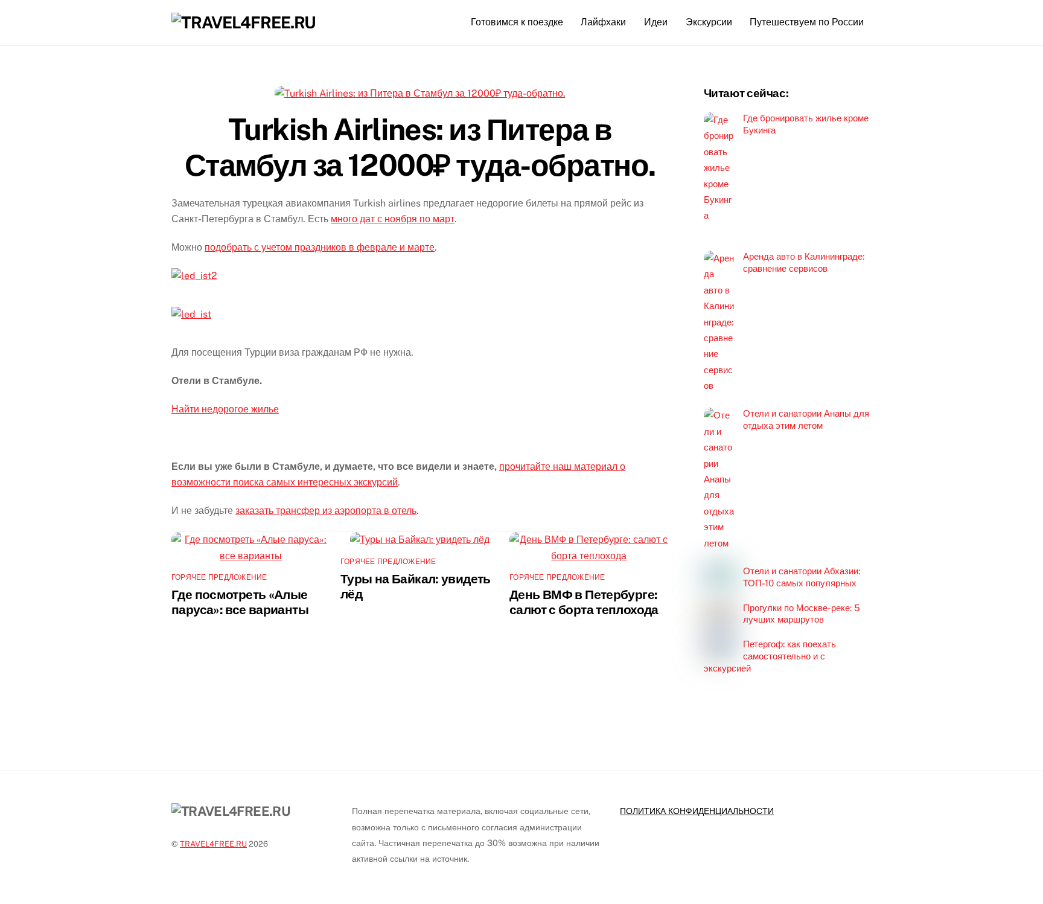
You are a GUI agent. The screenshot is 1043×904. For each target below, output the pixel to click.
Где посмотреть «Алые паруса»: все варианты (239, 602)
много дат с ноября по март (393, 219)
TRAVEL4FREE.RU (213, 843)
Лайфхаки (603, 22)
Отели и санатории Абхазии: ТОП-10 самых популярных (801, 577)
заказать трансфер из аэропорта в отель (325, 510)
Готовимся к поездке (517, 22)
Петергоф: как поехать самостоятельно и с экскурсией (770, 656)
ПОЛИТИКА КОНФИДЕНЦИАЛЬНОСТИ (697, 811)
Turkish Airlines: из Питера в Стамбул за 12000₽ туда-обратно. (420, 147)
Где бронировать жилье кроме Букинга (806, 124)
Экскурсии (709, 22)
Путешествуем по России (807, 22)
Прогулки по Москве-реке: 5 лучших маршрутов (801, 614)
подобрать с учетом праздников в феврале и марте (320, 247)
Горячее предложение (219, 577)
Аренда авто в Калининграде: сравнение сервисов (803, 262)
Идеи (656, 22)
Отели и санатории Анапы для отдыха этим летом (806, 419)
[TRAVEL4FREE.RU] (243, 22)
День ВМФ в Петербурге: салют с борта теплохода (584, 602)
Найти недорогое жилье (225, 409)
